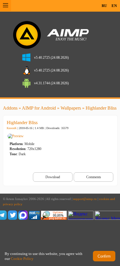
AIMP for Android (39, 108)
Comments (93, 177)
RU (104, 5)
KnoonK (12, 128)
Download (52, 177)
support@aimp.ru (85, 199)
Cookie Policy (22, 258)
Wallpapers (71, 108)
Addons (10, 108)
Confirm (104, 256)
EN (114, 5)
